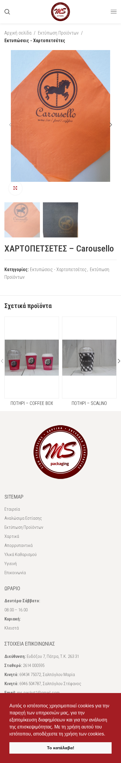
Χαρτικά (11, 536)
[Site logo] (60, 11)
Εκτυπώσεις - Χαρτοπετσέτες (34, 40)
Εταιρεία (12, 509)
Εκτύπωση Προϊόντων (58, 33)
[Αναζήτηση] (7, 12)
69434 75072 (30, 674)
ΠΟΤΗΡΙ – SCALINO (89, 403)
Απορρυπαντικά (18, 545)
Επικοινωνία (15, 572)
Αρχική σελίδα (17, 33)
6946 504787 (30, 683)
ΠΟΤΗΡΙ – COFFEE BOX (32, 403)
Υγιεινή (10, 563)
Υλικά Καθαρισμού (20, 554)
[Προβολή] (15, 188)
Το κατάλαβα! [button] (60, 747)
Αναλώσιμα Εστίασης (23, 518)
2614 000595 (33, 665)
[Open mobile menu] (114, 12)
